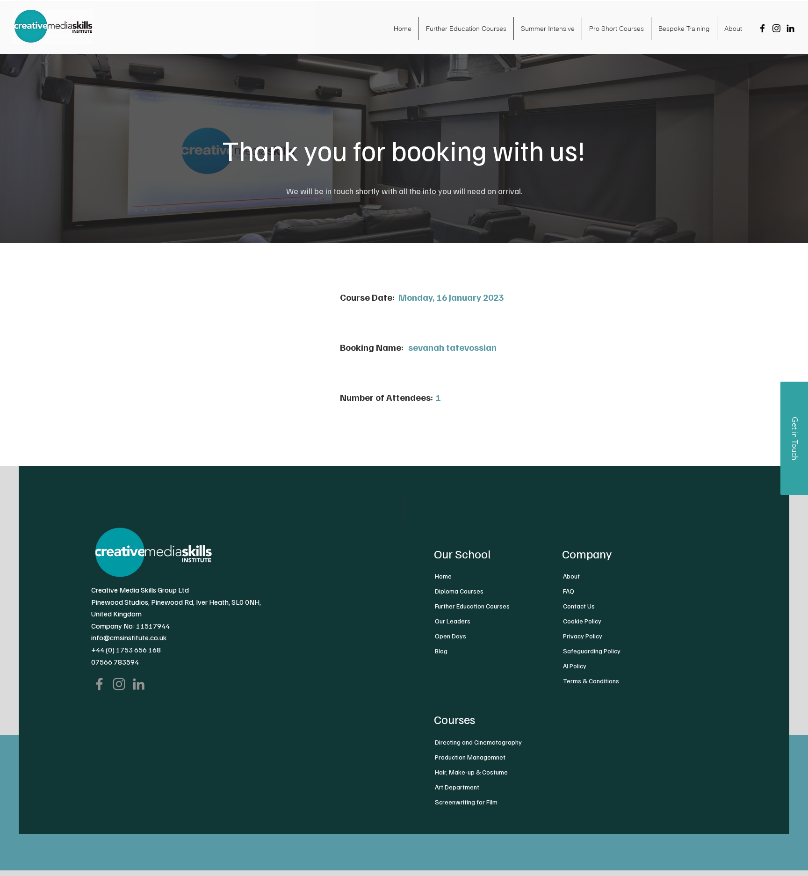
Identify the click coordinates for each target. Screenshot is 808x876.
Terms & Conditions (591, 681)
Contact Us (579, 606)
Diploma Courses (459, 591)
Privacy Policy (582, 636)
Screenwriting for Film (466, 802)
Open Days (450, 636)
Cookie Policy (582, 621)
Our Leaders (452, 621)
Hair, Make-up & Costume (471, 772)
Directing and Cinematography (478, 742)
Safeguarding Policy (591, 651)
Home (443, 576)
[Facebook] (762, 28)
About (571, 576)
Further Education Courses (472, 606)
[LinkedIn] (790, 28)
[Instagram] (776, 28)
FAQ (568, 591)
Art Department (457, 787)
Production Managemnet (470, 757)
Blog (441, 651)
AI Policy (574, 666)
